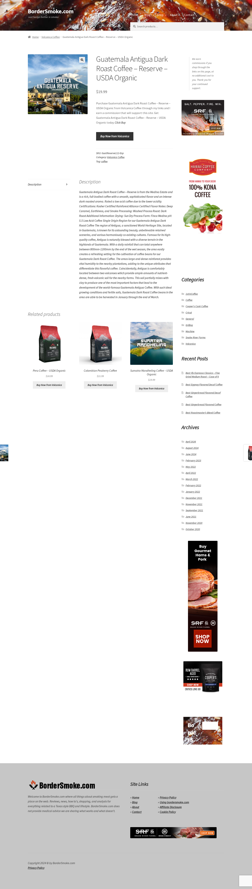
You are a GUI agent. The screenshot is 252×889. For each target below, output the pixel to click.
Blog (147, 15)
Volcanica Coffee (51, 37)
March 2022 (192, 479)
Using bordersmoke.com (174, 802)
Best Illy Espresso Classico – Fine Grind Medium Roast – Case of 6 (203, 374)
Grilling (189, 325)
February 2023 (193, 460)
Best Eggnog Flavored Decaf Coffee (204, 384)
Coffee (189, 300)
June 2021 (191, 516)
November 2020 (194, 523)
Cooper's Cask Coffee (197, 306)
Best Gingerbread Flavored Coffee (203, 404)
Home (134, 15)
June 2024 (191, 454)
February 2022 (193, 485)
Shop (160, 15)
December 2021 (194, 498)
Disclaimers (113, 26)
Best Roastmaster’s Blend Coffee (203, 412)
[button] (82, 60)
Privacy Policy (168, 797)
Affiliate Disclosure (171, 807)
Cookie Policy (168, 812)
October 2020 (193, 529)
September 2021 (194, 510)
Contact (189, 15)
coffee (104, 161)
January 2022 (193, 491)
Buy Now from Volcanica (114, 136)
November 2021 (194, 504)
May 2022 (191, 466)
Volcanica (191, 343)
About (174, 15)
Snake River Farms (196, 337)
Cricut (189, 312)
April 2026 (191, 441)
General (190, 318)
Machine (190, 331)
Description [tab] (34, 184)
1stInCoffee (192, 294)
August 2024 (192, 448)
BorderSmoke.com (50, 11)
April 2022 (191, 473)
